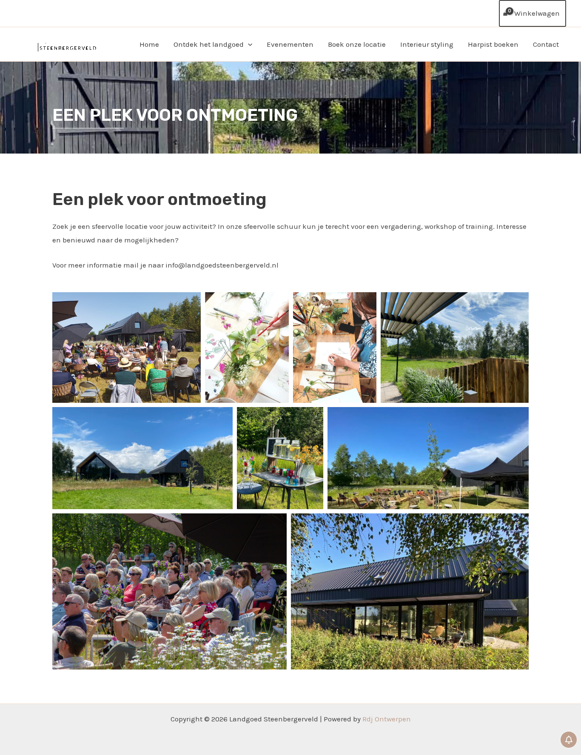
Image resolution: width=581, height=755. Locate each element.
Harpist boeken (493, 44)
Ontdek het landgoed (209, 44)
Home (149, 44)
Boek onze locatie (357, 44)
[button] (248, 44)
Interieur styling (426, 44)
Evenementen (290, 44)
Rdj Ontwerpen (386, 719)
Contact (546, 44)
